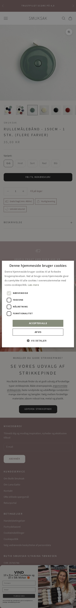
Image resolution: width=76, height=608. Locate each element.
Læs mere (33, 285)
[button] (38, 340)
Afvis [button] (38, 332)
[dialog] (38, 304)
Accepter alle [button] (38, 323)
